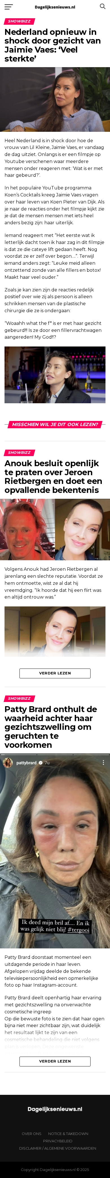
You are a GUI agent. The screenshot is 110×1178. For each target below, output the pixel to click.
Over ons (31, 1134)
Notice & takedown (68, 1134)
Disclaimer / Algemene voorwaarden (57, 1148)
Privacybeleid (57, 1141)
